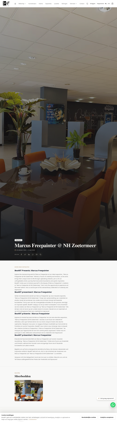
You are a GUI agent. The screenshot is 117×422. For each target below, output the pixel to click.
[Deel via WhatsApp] (32, 254)
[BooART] (6, 3)
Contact (82, 3)
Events (41, 3)
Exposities (48, 3)
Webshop (21, 3)
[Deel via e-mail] (36, 254)
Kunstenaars (32, 3)
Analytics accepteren (106, 417)
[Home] (15, 3)
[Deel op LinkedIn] (29, 254)
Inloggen (92, 3)
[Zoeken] (87, 3)
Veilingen (64, 3)
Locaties (56, 3)
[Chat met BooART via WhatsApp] (113, 404)
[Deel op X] (25, 254)
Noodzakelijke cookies (89, 417)
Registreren (100, 3)
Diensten (72, 3)
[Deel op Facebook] (21, 254)
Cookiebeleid (32, 419)
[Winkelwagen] (112, 3)
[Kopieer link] (40, 254)
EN (109, 3)
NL (106, 3)
